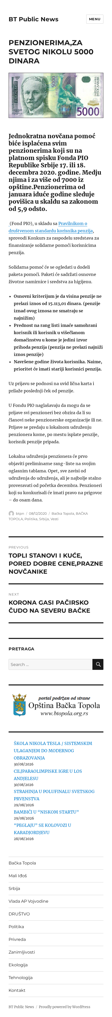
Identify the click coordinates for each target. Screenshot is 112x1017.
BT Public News (33, 19)
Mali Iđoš (18, 875)
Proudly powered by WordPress (64, 1007)
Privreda (17, 939)
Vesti (55, 519)
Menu (95, 19)
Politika (31, 519)
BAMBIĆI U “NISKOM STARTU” (46, 812)
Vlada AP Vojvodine (28, 901)
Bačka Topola (63, 513)
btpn (20, 513)
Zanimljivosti (22, 952)
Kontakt (17, 990)
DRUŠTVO (19, 914)
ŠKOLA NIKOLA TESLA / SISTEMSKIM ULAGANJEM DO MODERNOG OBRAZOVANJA (53, 751)
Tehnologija (21, 977)
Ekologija (18, 964)
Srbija (44, 519)
